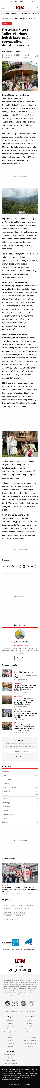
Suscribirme (20, 757)
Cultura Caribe (8, 916)
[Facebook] (13, 566)
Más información (13, 1079)
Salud (5, 905)
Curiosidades (24, 13)
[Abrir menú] (3, 7)
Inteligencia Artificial (10, 919)
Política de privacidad (10, 1063)
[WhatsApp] (20, 566)
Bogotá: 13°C (30, 2)
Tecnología (7, 912)
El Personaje (10, 1040)
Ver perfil (20, 658)
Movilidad (27, 908)
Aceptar (28, 1084)
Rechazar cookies (14, 1084)
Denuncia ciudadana (29, 1040)
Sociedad (10, 18)
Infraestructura (20, 916)
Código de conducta (29, 1043)
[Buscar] (36, 7)
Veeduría (29, 1026)
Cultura (10, 1023)
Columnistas (10, 1046)
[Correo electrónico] (32, 566)
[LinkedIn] (24, 566)
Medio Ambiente (19, 912)
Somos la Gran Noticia (10, 1054)
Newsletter (29, 1023)
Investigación (10, 1035)
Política (35, 13)
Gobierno (30, 905)
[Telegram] (28, 566)
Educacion (7, 908)
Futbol (13, 905)
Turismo (20, 905)
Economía (5, 13)
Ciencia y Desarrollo (10, 1032)
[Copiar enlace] (36, 566)
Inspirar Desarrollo (10, 1060)
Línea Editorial (10, 1057)
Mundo (14, 13)
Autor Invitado (29, 1035)
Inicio (4, 18)
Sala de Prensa (29, 1046)
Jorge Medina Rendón (9, 894)
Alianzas (29, 1032)
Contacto (29, 1020)
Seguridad (17, 908)
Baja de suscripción (29, 1038)
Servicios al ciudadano (30, 1029)
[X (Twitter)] (16, 566)
